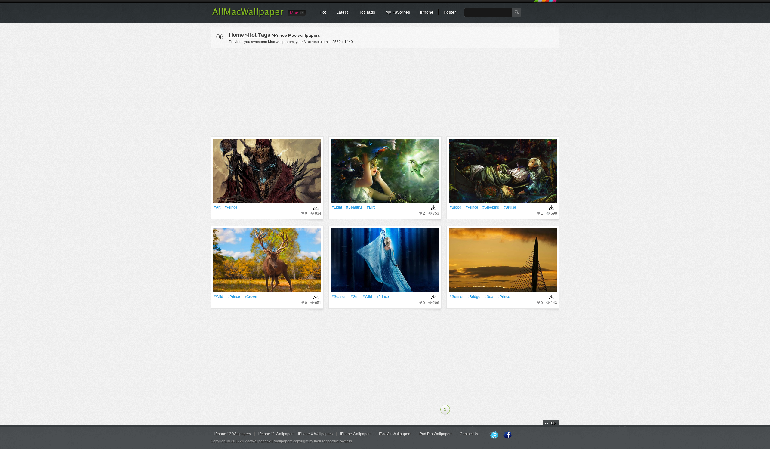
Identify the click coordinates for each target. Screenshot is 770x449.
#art (217, 207)
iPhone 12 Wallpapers (232, 434)
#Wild (218, 297)
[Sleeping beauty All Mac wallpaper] (503, 172)
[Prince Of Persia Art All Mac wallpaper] (267, 172)
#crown (250, 297)
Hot (322, 12)
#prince (231, 207)
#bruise (510, 207)
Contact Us (469, 434)
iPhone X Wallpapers (315, 434)
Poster (450, 12)
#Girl (355, 297)
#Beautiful (354, 207)
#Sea (489, 297)
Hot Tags (366, 12)
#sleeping (490, 207)
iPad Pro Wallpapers (435, 434)
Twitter (494, 435)
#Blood (455, 207)
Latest (342, 12)
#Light (337, 207)
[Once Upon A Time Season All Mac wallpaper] (385, 262)
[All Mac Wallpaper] (248, 16)
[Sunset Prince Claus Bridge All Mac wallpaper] (503, 262)
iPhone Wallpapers (355, 434)
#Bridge (473, 297)
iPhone (426, 12)
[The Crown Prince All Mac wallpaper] (267, 262)
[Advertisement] (385, 91)
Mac (294, 12)
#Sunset (456, 297)
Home (236, 35)
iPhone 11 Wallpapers (276, 434)
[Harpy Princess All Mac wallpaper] (385, 172)
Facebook (507, 435)
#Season (339, 297)
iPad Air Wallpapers (395, 434)
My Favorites (397, 12)
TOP (552, 423)
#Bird (371, 207)
